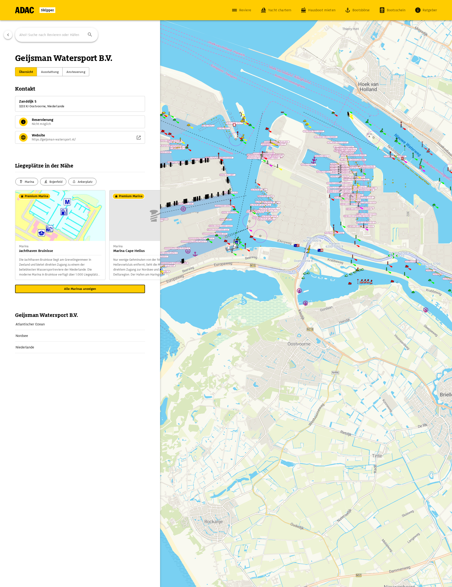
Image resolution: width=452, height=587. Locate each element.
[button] (90, 35)
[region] (226, 293)
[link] (80, 324)
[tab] (26, 71)
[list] (80, 336)
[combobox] (56, 35)
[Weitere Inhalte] (150, 235)
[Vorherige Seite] (8, 35)
